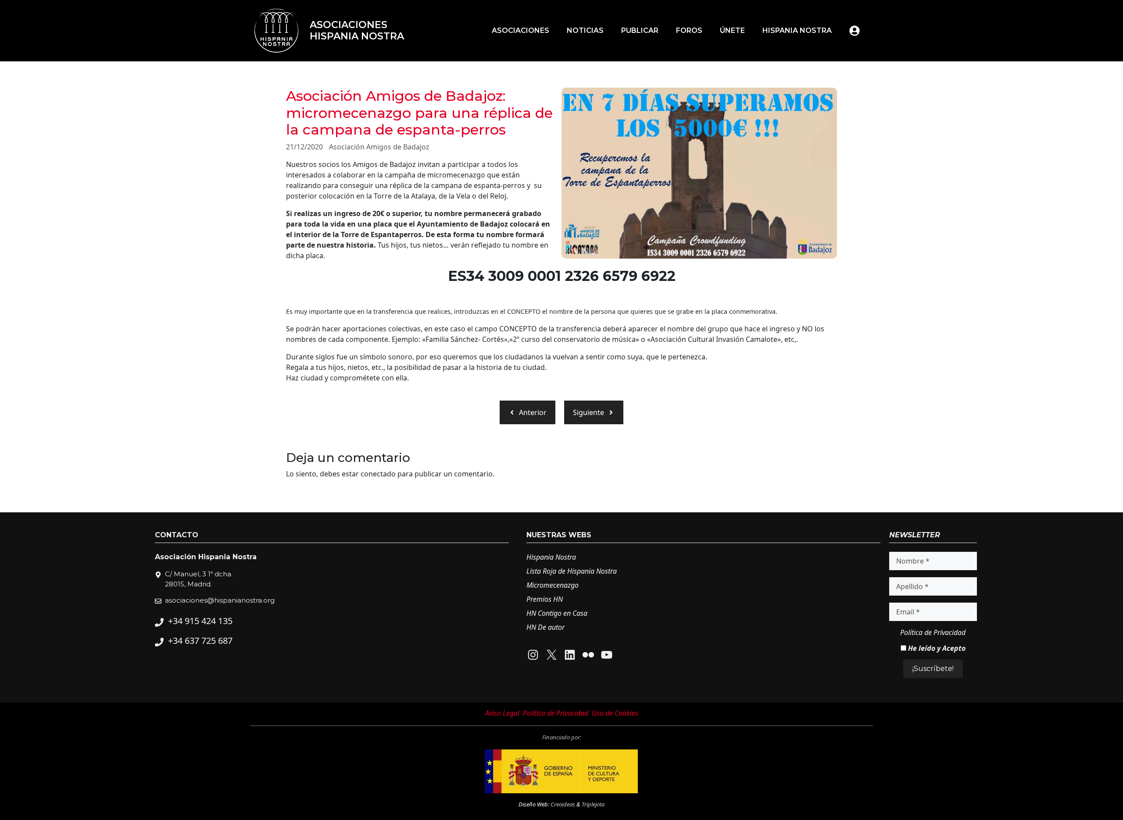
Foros (689, 30)
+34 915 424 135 (200, 621)
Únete (732, 30)
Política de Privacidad (933, 632)
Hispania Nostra (797, 30)
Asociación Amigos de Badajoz (379, 147)
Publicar (639, 30)
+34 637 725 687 (200, 640)
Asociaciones (520, 30)
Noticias (585, 30)
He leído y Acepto (936, 648)
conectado (378, 474)
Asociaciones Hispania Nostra (357, 30)
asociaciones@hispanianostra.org (220, 600)
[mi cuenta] (854, 30)
